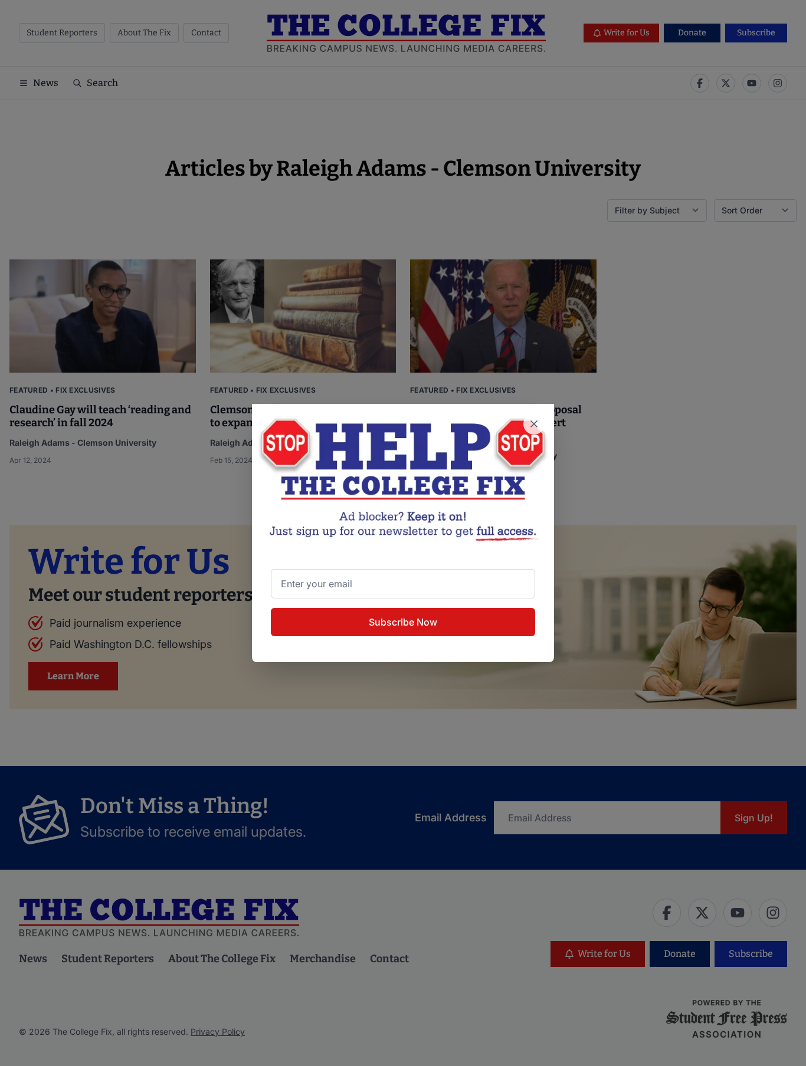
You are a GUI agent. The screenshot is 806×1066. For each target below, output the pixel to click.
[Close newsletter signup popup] (534, 424)
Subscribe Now (403, 622)
